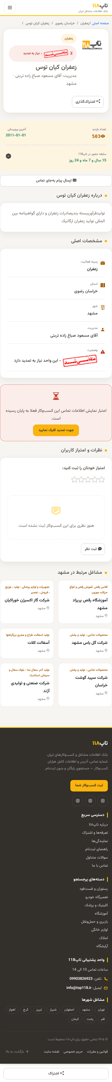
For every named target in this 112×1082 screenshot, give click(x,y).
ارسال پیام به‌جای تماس (54, 181)
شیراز (53, 1009)
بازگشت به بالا (15, 1051)
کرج (25, 1009)
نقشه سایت (51, 1051)
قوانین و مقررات (97, 1051)
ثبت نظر (91, 549)
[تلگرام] (90, 801)
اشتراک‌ (54, 1074)
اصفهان (69, 1009)
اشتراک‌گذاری (86, 102)
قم (103, 1019)
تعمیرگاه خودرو (96, 897)
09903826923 (81, 979)
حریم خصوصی (73, 1051)
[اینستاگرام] (102, 801)
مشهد (86, 1009)
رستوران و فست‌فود (93, 889)
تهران (101, 1009)
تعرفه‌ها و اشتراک (95, 833)
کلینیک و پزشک (96, 905)
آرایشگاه (102, 946)
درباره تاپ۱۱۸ (98, 825)
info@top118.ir (78, 988)
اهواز (12, 1009)
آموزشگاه (101, 914)
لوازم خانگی (99, 930)
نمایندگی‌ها (100, 841)
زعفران (84, 23)
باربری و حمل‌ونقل (94, 922)
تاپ (93, 8)
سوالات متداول (97, 858)
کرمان (75, 1019)
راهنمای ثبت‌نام (96, 849)
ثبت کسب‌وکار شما (89, 785)
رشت (90, 1019)
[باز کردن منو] (10, 7)
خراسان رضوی (65, 23)
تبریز (39, 1009)
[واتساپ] (77, 801)
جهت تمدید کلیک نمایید (56, 430)
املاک (103, 938)
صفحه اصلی (100, 23)
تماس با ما (100, 866)
